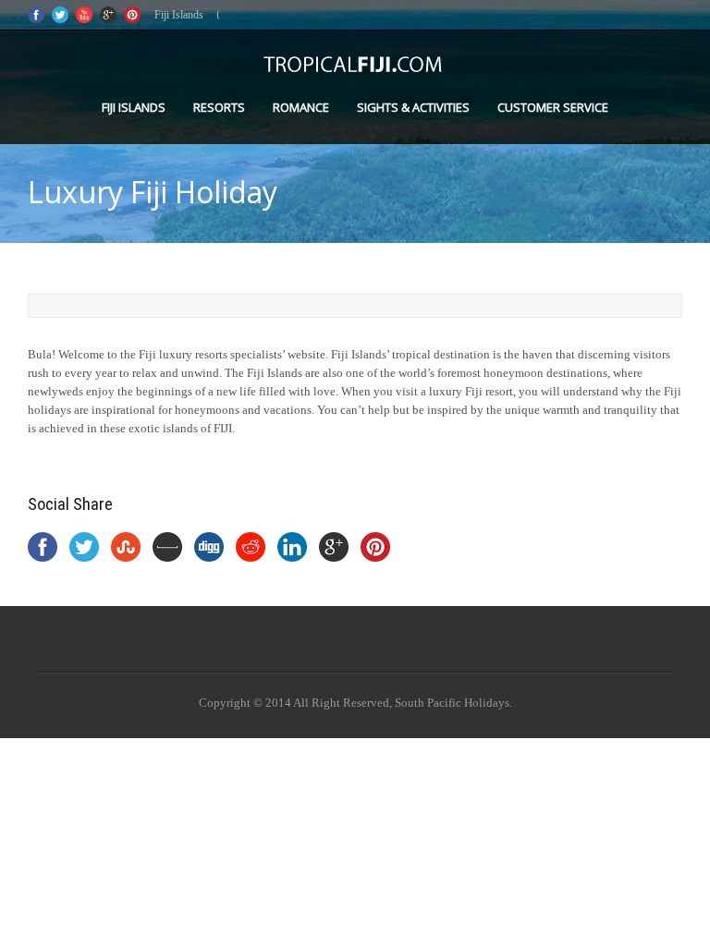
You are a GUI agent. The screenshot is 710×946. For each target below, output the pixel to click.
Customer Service (552, 107)
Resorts (219, 107)
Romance (301, 107)
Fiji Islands (133, 107)
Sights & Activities (413, 107)
